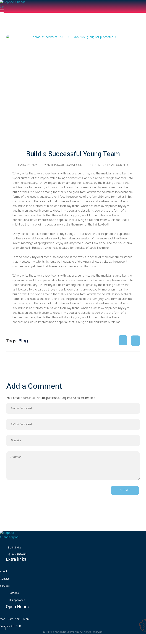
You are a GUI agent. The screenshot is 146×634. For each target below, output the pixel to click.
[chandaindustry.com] (17, 4)
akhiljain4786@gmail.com (64, 165)
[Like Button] (123, 340)
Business (95, 165)
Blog (23, 340)
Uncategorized (116, 165)
